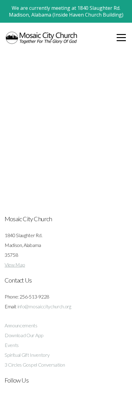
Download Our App (24, 335)
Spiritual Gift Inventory (27, 355)
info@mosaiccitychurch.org (44, 306)
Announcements (21, 325)
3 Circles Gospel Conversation (35, 365)
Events (12, 345)
